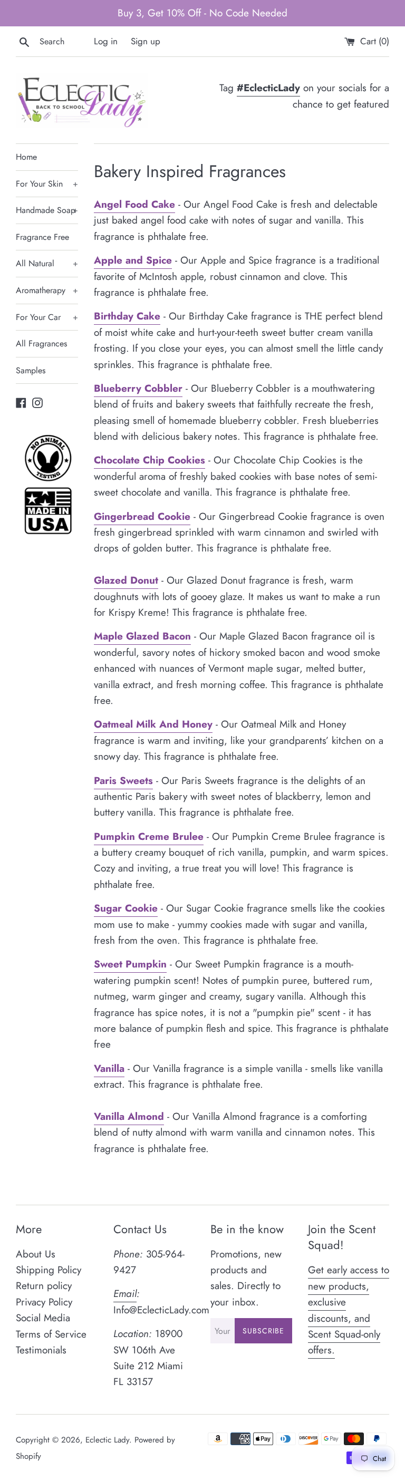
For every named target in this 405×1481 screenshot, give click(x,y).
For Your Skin (47, 184)
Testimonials (41, 1350)
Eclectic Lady (107, 1440)
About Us (35, 1254)
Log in (106, 41)
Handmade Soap (47, 210)
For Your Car (47, 317)
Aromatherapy (47, 290)
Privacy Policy (44, 1302)
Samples (30, 370)
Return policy (44, 1286)
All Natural (47, 263)
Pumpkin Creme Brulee (149, 836)
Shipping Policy (48, 1270)
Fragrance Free (42, 237)
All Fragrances (41, 343)
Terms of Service (51, 1334)
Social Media (43, 1318)
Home (26, 157)
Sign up (145, 41)
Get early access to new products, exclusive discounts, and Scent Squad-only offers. (348, 1310)
